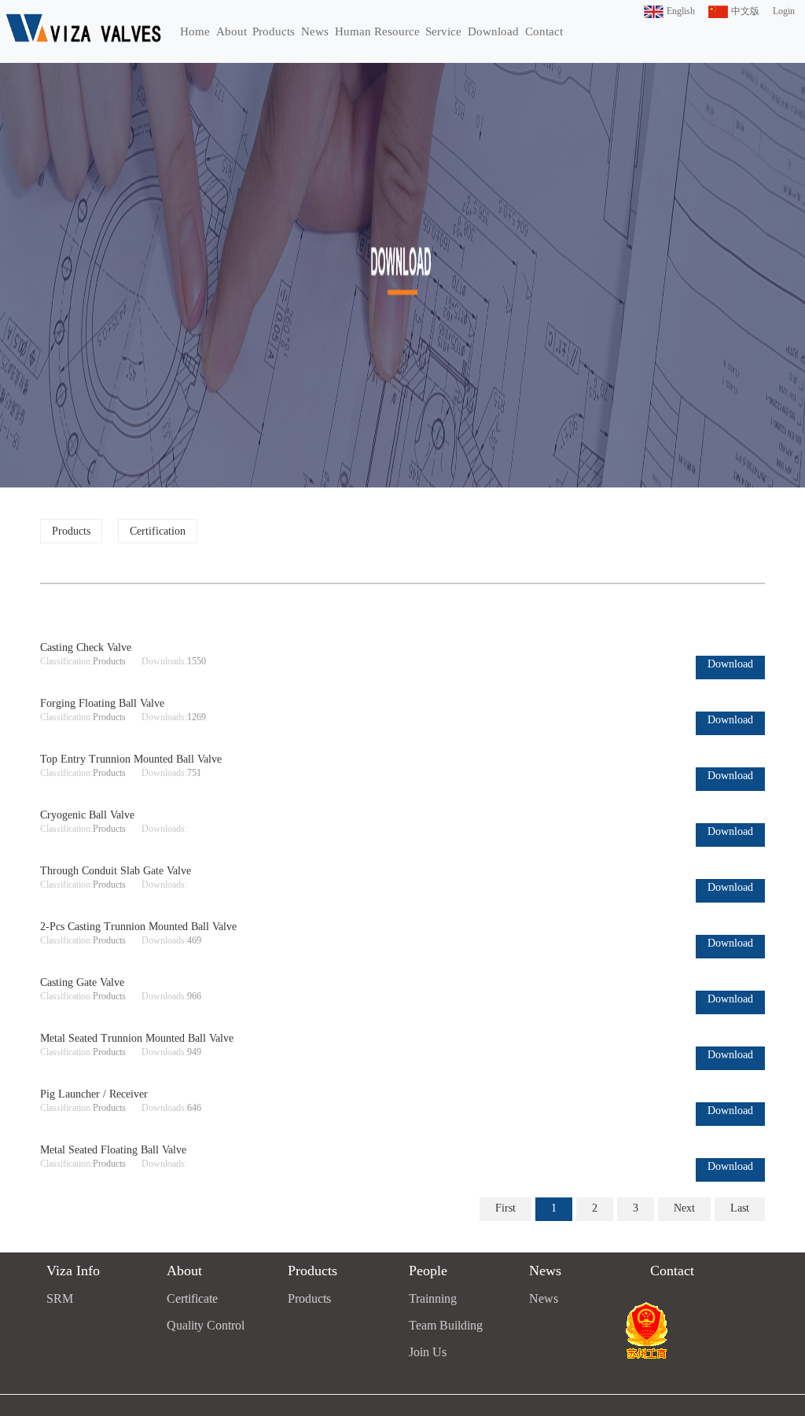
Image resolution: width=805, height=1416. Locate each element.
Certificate (192, 1298)
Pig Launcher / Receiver (94, 1094)
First (505, 1208)
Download (493, 31)
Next (684, 1208)
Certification (158, 531)
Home (195, 31)
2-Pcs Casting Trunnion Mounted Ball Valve (138, 926)
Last (739, 1208)
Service (443, 31)
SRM (59, 1298)
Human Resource (377, 31)
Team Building (446, 1325)
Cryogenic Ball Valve (87, 815)
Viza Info (73, 1270)
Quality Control (205, 1325)
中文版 (745, 11)
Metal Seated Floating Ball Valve (113, 1150)
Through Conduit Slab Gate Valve (115, 871)
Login (784, 11)
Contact (544, 31)
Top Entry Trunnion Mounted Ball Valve (131, 759)
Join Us (428, 1352)
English (681, 11)
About (231, 31)
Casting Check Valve (85, 647)
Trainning (433, 1298)
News (315, 31)
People (428, 1270)
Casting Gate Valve (82, 982)
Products (273, 31)
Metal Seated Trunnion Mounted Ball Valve (136, 1038)
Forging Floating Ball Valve (102, 703)
